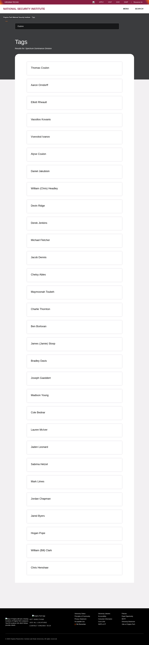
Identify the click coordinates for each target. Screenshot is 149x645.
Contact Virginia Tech (41, 626)
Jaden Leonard (39, 446)
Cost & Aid (101, 621)
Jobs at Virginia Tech (128, 624)
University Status (80, 613)
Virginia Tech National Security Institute (17, 17)
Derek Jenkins (39, 222)
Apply (101, 2)
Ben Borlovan (38, 326)
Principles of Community (82, 616)
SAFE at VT (102, 624)
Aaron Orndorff (39, 85)
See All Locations (39, 622)
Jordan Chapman (41, 498)
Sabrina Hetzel (39, 464)
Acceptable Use (80, 621)
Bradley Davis (39, 360)
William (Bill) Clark (41, 550)
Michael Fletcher (40, 240)
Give (118, 2)
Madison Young (40, 395)
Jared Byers (38, 515)
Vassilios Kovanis (41, 119)
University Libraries (104, 613)
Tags (33, 17)
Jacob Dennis (38, 257)
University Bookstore (128, 621)
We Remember (81, 624)
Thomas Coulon (40, 67)
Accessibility (102, 616)
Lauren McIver (39, 429)
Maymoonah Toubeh (42, 291)
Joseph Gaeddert (41, 377)
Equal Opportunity (127, 616)
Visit (110, 2)
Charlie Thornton (40, 309)
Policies (124, 613)
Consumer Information (105, 619)
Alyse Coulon (38, 153)
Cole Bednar (38, 412)
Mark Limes (37, 481)
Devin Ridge (38, 205)
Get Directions (37, 619)
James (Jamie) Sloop (43, 343)
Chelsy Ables (38, 274)
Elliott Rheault (39, 102)
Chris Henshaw (39, 567)
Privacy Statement (80, 619)
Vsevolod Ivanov (40, 136)
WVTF (124, 619)
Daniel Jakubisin (40, 171)
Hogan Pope (38, 533)
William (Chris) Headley (44, 188)
